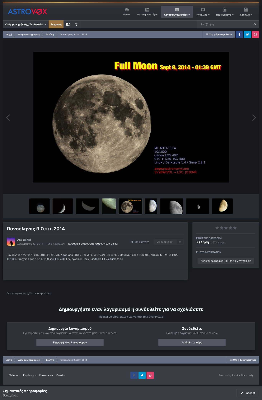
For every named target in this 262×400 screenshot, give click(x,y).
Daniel (27, 239)
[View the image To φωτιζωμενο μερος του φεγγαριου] (87, 206)
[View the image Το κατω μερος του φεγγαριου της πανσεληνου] (109, 206)
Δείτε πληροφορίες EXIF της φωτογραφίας (226, 260)
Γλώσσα (13, 375)
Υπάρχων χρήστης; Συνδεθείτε (25, 24)
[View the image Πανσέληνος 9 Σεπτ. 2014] (130, 206)
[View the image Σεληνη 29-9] (63, 206)
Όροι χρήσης (10, 395)
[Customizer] (68, 24)
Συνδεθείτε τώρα (191, 342)
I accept (249, 392)
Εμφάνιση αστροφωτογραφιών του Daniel (93, 243)
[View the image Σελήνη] (151, 206)
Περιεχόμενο (224, 14)
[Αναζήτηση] (255, 24)
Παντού (241, 24)
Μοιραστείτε (141, 241)
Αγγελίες (202, 14)
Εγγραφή (56, 24)
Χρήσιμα (245, 14)
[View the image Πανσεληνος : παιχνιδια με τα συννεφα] (39, 206)
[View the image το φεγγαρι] (222, 206)
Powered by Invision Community (236, 375)
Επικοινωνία (46, 375)
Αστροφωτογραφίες (176, 14)
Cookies (60, 375)
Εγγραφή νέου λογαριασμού (70, 342)
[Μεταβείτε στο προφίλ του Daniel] (11, 242)
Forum (126, 14)
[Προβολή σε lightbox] (131, 117)
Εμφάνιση (29, 375)
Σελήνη (202, 242)
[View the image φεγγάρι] (171, 206)
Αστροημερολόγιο (147, 14)
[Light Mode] (76, 24)
